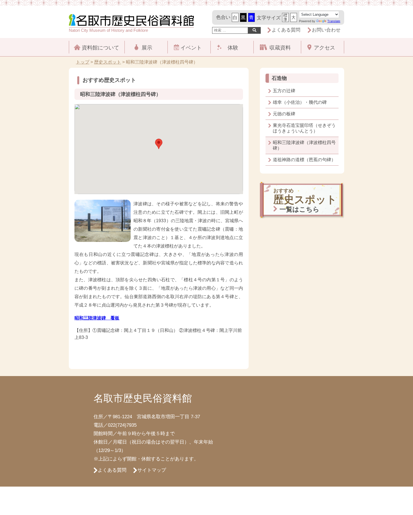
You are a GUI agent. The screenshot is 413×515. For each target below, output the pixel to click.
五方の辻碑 (284, 90)
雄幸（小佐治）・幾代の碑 (300, 102)
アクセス (324, 48)
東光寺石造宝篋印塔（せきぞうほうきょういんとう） (304, 128)
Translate (333, 21)
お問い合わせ (326, 30)
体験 (233, 48)
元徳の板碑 (284, 113)
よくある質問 (286, 30)
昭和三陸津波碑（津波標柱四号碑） (304, 145)
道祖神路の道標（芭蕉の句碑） (304, 159)
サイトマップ (151, 470)
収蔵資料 (280, 48)
